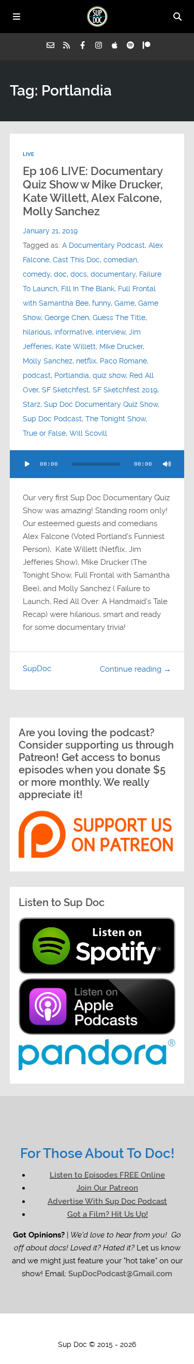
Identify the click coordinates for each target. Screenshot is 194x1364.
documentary (113, 274)
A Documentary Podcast (103, 245)
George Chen (66, 317)
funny (101, 303)
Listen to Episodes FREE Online (107, 1175)
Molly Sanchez (47, 361)
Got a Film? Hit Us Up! (107, 1214)
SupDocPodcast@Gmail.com (120, 1273)
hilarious (37, 332)
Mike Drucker (121, 346)
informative (73, 332)
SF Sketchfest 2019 (125, 390)
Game (124, 303)
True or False (44, 433)
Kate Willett (75, 346)
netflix (86, 361)
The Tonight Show (115, 419)
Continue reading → (135, 669)
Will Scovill (88, 433)
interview (110, 332)
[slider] (47, 492)
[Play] (27, 464)
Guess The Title (119, 317)
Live (28, 154)
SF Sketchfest (65, 390)
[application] (97, 464)
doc (60, 274)
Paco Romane (123, 361)
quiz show (109, 375)
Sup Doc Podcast (52, 419)
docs (78, 274)
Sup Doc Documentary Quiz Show (101, 404)
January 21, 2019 (50, 231)
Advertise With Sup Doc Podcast (107, 1201)
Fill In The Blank (87, 288)
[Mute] (166, 464)
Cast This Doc (76, 260)
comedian (120, 260)
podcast (37, 375)
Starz (31, 404)
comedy (36, 274)
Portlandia (71, 375)
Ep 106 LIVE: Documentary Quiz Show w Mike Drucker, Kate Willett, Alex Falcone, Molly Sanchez (93, 191)
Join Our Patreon (107, 1188)
